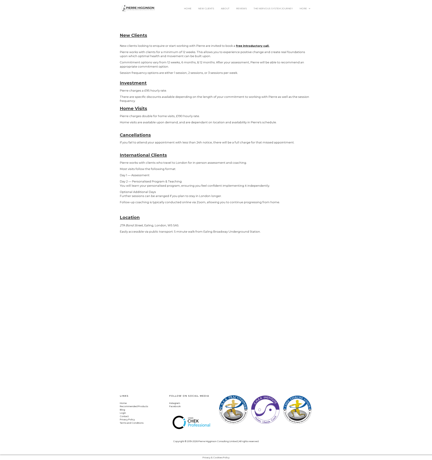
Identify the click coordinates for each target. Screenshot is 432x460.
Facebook (175, 406)
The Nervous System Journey (273, 8)
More (303, 8)
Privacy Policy (127, 419)
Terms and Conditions (131, 422)
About (225, 8)
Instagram (174, 403)
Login (123, 413)
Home (188, 8)
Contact (124, 416)
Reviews (241, 8)
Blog (122, 409)
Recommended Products (134, 406)
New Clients (206, 8)
